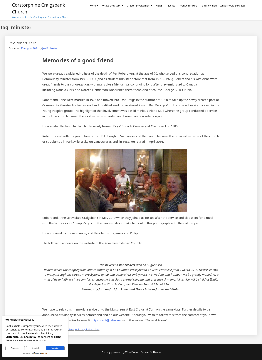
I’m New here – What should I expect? (223, 5)
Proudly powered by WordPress (120, 352)
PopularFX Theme (151, 352)
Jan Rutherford (50, 48)
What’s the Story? (111, 5)
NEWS (159, 5)
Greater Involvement (138, 5)
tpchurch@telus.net (108, 320)
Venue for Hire (188, 5)
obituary (80, 329)
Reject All (35, 348)
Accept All (55, 348)
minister (69, 329)
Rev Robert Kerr (22, 42)
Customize (15, 348)
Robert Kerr (92, 329)
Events (171, 5)
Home (92, 5)
